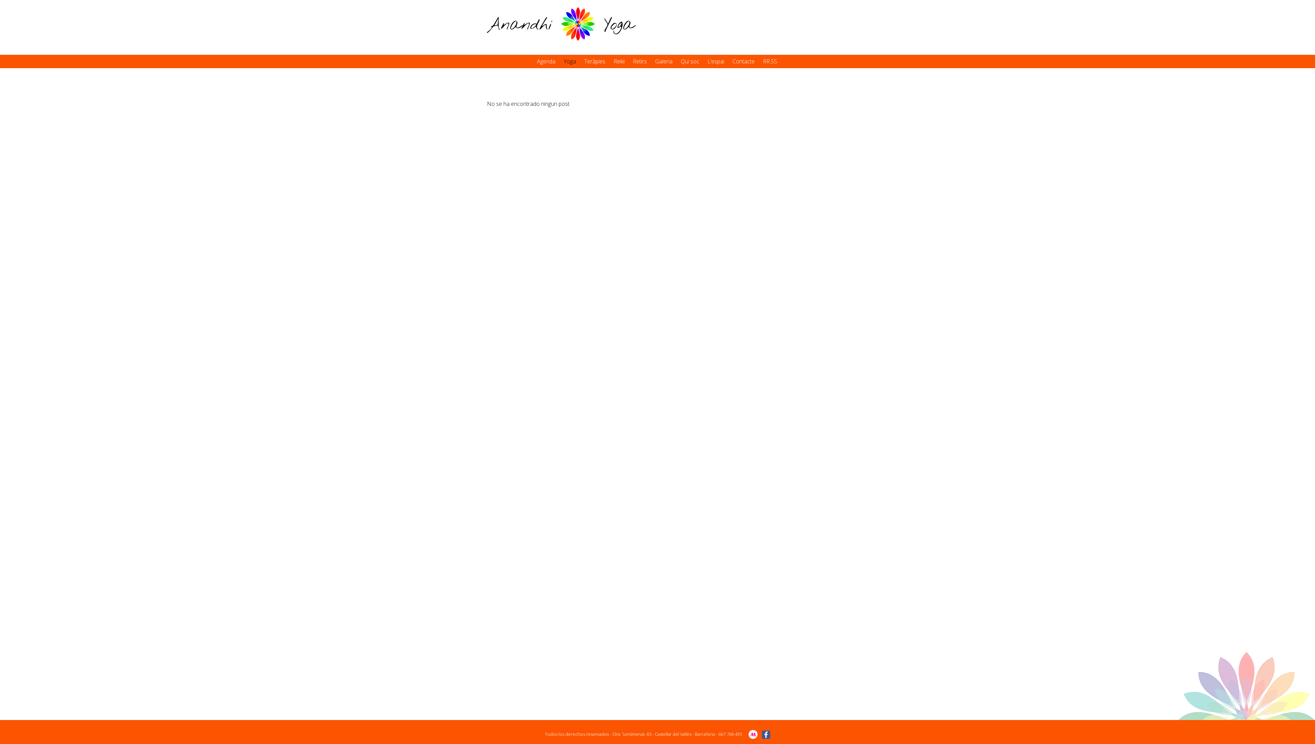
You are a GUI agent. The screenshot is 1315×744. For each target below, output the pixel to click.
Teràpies (594, 61)
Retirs (640, 61)
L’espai (715, 61)
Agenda (546, 61)
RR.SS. (770, 61)
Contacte (743, 61)
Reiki (619, 61)
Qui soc (690, 61)
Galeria (664, 61)
